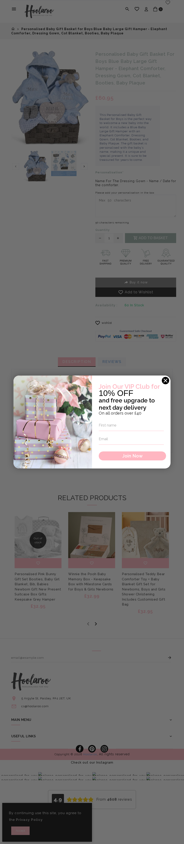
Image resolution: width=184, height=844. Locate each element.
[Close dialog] (165, 380)
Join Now (132, 456)
